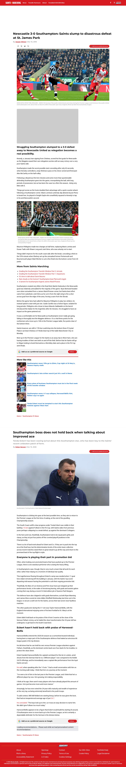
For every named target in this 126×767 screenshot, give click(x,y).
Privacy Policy (46, 753)
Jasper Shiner (20, 42)
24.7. (53, 698)
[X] (114, 2)
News (24, 3)
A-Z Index (44, 757)
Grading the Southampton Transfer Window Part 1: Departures (42, 274)
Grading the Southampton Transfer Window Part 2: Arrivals (40, 271)
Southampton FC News (31, 416)
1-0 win (25, 528)
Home (19, 416)
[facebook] (110, 2)
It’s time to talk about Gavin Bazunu (32, 276)
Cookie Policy (84, 753)
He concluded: (22, 703)
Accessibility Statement (25, 757)
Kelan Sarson (20, 447)
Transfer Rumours (34, 3)
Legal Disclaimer (103, 753)
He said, (20, 667)
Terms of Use (64, 753)
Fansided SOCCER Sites (56, 3)
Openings (44, 750)
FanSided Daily (102, 750)
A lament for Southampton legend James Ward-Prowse (39, 282)
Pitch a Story (21, 753)
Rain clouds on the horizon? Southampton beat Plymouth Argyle (42, 279)
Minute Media (14, 762)
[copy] (28, 46)
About (44, 3)
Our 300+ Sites (84, 750)
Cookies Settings (65, 757)
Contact (62, 750)
